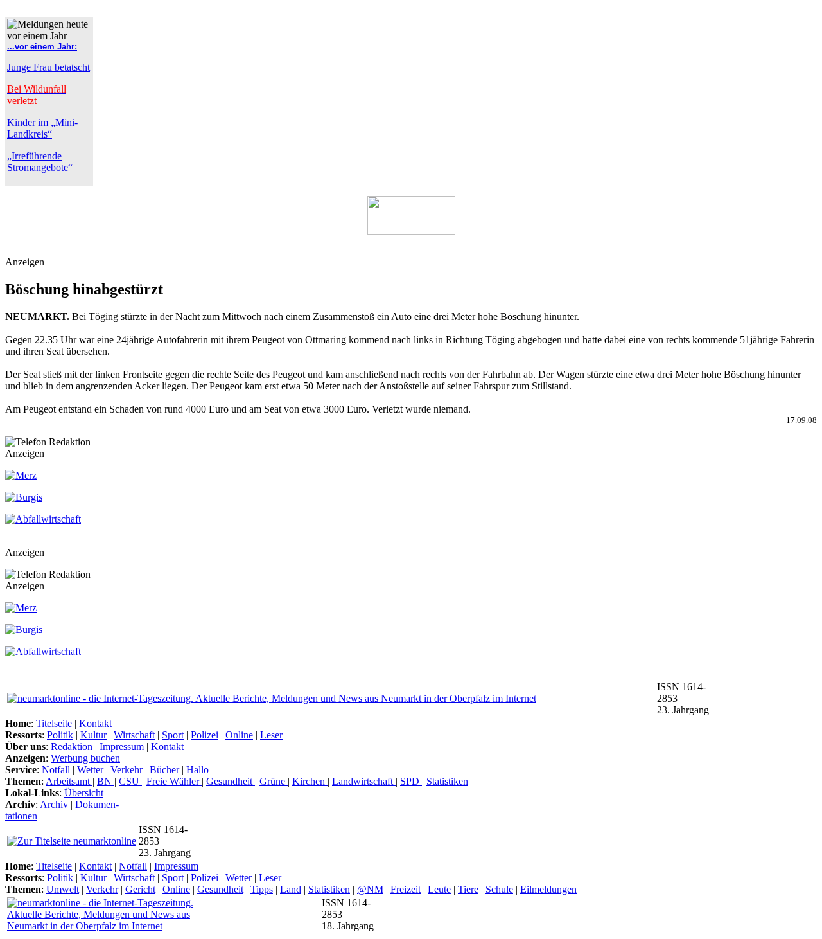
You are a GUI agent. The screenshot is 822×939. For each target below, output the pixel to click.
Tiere (468, 889)
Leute (439, 889)
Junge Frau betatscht (48, 67)
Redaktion (71, 746)
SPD (411, 781)
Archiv (54, 804)
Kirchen (310, 781)
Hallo (197, 769)
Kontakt (95, 723)
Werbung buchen (85, 758)
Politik (60, 734)
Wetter (90, 769)
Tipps (261, 889)
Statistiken (447, 781)
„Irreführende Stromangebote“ (40, 161)
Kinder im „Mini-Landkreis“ (42, 128)
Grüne (273, 781)
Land (290, 889)
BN (105, 781)
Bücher (164, 769)
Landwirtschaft (364, 781)
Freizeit (405, 889)
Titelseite (54, 723)
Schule (499, 889)
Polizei (204, 734)
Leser (271, 734)
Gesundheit (230, 781)
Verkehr (126, 769)
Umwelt (62, 889)
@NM (370, 889)
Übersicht (83, 792)
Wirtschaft (134, 734)
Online (239, 734)
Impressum (122, 746)
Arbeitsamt (69, 781)
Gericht (140, 889)
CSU (130, 781)
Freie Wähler (174, 781)
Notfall (56, 769)
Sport (173, 734)
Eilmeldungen (548, 889)
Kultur (93, 734)
